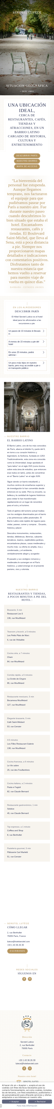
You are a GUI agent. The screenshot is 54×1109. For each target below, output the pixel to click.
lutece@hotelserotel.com (18, 941)
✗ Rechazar (40, 1101)
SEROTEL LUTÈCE (27, 12)
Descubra (27, 91)
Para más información (27, 1106)
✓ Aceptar (14, 1101)
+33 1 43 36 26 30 (15, 945)
